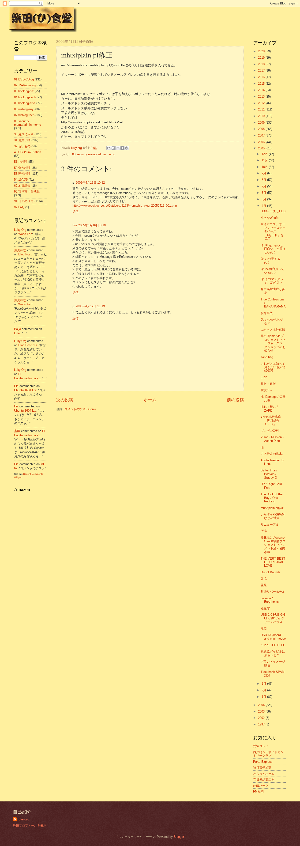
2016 (262, 77)
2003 (262, 711)
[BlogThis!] (113, 148)
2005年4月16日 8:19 (92, 225)
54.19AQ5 (21, 179)
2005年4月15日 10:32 (90, 182)
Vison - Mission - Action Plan (272, 438)
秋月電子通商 (262, 767)
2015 (262, 83)
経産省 (265, 608)
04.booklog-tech (25, 97)
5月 (264, 199)
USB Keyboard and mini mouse (273, 636)
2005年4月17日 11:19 (90, 306)
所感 (264, 531)
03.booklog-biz (24, 91)
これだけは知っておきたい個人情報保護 (273, 367)
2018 (262, 64)
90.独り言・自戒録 (27, 191)
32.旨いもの (22, 146)
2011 (262, 109)
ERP (264, 377)
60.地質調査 (22, 185)
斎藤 (17, 431)
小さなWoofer (270, 218)
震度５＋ (267, 390)
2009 (262, 122)
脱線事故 (267, 313)
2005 (262, 148)
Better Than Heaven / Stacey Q (269, 474)
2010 (262, 116)
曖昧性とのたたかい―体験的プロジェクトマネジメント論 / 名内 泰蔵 (273, 545)
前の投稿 (235, 400)
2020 (262, 51)
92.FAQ (19, 207)
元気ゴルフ (260, 746)
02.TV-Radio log (25, 85)
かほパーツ (260, 785)
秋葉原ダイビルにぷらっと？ (273, 653)
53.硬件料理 (22, 173)
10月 (265, 167)
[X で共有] (117, 148)
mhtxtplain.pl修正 (272, 508)
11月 (265, 160)
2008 (262, 129)
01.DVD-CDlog (24, 79)
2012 (262, 103)
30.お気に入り (24, 134)
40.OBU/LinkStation (27, 152)
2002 (262, 718)
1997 (262, 724)
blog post (25, 254)
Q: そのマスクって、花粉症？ (272, 280)
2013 (262, 96)
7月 (264, 186)
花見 (264, 585)
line (17, 333)
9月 (264, 173)
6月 (264, 192)
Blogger (179, 836)
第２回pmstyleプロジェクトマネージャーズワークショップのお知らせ (273, 343)
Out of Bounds (270, 572)
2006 (262, 142)
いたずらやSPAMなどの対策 (273, 516)
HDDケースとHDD (273, 211)
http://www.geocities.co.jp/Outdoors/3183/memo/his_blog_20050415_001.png (124, 205)
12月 (265, 154)
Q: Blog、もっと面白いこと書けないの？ (273, 248)
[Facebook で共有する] (122, 148)
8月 (264, 180)
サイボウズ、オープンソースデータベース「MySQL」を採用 (273, 231)
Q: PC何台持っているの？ (272, 270)
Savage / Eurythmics (270, 599)
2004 (262, 705)
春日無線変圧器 (263, 779)
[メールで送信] (108, 148)
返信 (75, 211)
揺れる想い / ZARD (269, 408)
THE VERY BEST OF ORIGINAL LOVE (273, 562)
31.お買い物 (22, 140)
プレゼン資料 (270, 430)
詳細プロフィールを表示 (29, 825)
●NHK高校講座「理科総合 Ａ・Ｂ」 (271, 420)
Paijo (17, 329)
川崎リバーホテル (273, 591)
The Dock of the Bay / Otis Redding (271, 498)
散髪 (264, 628)
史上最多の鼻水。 (273, 453)
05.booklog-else (24, 103)
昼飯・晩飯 (268, 384)
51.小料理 (20, 161)
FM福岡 (258, 791)
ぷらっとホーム (263, 773)
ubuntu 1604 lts (25, 390)
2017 (262, 70)
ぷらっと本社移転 (273, 329)
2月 (264, 690)
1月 (264, 696)
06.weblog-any (24, 109)
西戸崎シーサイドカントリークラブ (268, 753)
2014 (262, 90)
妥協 (264, 578)
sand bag (267, 357)
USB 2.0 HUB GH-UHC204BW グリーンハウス (273, 618)
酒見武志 (20, 250)
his (74, 225)
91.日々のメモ (24, 201)
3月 (264, 683)
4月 (264, 206)
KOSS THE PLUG (273, 645)
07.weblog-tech (24, 115)
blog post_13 (27, 345)
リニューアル (270, 524)
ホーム (150, 400)
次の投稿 (64, 400)
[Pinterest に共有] (126, 148)
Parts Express (263, 761)
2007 (262, 135)
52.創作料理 (22, 168)
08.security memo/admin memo (93, 154)
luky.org (20, 229)
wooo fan (25, 234)
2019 (262, 57)
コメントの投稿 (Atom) (80, 409)
